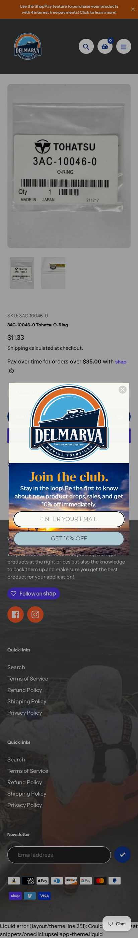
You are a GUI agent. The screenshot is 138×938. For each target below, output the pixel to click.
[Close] (123, 390)
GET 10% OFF (69, 538)
